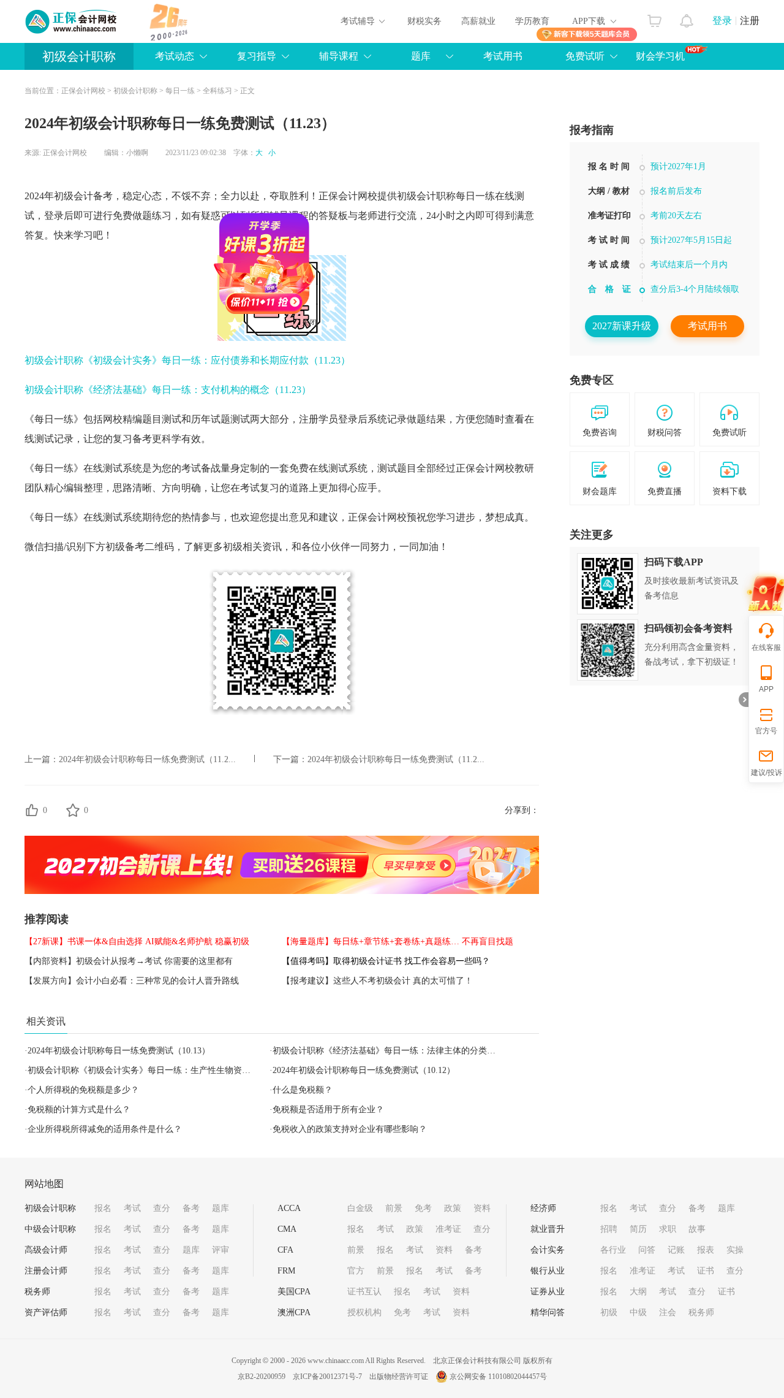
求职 (667, 1229)
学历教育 (532, 21)
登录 (722, 20)
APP (766, 689)
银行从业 (547, 1270)
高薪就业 (478, 21)
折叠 (743, 699)
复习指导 (256, 56)
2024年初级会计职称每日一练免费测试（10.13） (119, 1050)
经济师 (543, 1208)
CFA (285, 1250)
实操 (735, 1250)
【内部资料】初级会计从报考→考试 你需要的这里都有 (128, 961)
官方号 (766, 731)
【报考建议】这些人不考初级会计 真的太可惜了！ (377, 980)
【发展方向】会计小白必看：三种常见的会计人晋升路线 (131, 980)
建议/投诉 (766, 772)
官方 (355, 1270)
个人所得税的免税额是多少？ (83, 1089)
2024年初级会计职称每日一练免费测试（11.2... (147, 759)
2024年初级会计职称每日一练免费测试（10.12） (364, 1070)
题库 (421, 56)
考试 (132, 1208)
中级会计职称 (50, 1229)
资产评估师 (45, 1312)
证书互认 (364, 1291)
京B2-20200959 (261, 1376)
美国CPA (294, 1291)
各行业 (613, 1250)
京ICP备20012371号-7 (327, 1376)
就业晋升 (547, 1229)
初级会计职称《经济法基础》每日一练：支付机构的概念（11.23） (167, 389)
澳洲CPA (294, 1312)
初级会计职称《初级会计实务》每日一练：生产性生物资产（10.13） (157, 1070)
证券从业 (547, 1291)
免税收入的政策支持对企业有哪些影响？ (350, 1129)
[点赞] (31, 810)
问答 (646, 1250)
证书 (705, 1270)
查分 (161, 1208)
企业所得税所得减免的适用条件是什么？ (105, 1129)
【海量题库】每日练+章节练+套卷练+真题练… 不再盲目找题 (397, 941)
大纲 (638, 1291)
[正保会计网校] (71, 21)
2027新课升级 (621, 326)
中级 (638, 1312)
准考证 (448, 1229)
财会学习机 (660, 56)
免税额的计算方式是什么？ (79, 1109)
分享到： (522, 810)
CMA (286, 1229)
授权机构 (364, 1312)
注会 (667, 1312)
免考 (423, 1208)
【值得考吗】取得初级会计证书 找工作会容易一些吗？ (386, 961)
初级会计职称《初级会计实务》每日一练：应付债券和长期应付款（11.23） (187, 360)
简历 (638, 1229)
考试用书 (502, 56)
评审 (220, 1250)
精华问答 (547, 1312)
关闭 (335, 349)
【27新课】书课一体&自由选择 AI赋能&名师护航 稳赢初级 (136, 941)
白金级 (360, 1208)
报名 (102, 1208)
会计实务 (547, 1250)
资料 (482, 1208)
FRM (286, 1270)
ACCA (289, 1208)
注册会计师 (45, 1270)
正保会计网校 (83, 90)
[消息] (687, 18)
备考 (191, 1208)
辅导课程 (338, 56)
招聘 (608, 1229)
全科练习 (217, 90)
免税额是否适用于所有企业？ (328, 1109)
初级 (608, 1312)
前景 (393, 1208)
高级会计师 (45, 1250)
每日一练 (180, 90)
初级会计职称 (79, 56)
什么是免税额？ (303, 1089)
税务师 (37, 1291)
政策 (452, 1208)
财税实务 (424, 21)
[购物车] (654, 18)
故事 (697, 1229)
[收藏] (73, 810)
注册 (750, 20)
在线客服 (766, 647)
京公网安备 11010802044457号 (498, 1376)
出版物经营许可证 (398, 1376)
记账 (676, 1250)
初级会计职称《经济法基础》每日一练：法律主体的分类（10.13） (398, 1050)
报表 (705, 1250)
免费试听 (585, 56)
